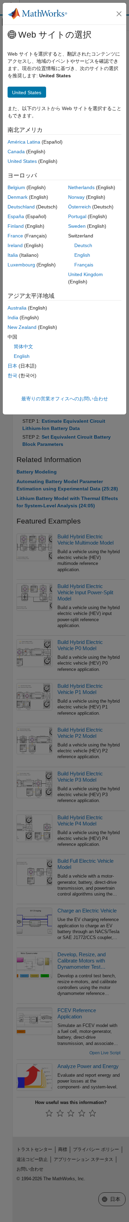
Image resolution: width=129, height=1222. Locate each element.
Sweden (77, 226)
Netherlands (81, 187)
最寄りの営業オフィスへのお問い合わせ (64, 398)
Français (83, 264)
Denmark (18, 197)
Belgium (16, 187)
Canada (16, 151)
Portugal (77, 216)
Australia (17, 308)
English (82, 255)
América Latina (24, 142)
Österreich (79, 206)
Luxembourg (21, 264)
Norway (76, 197)
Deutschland (21, 206)
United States (22, 161)
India (13, 317)
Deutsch (83, 245)
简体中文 (23, 346)
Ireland (15, 245)
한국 (12, 375)
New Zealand (22, 327)
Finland (16, 226)
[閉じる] (119, 14)
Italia (13, 255)
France (15, 235)
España (16, 216)
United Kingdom (85, 274)
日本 (12, 366)
